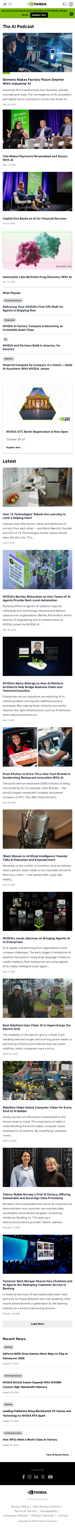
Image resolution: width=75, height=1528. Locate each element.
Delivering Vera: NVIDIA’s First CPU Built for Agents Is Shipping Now (33, 308)
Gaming (8, 1347)
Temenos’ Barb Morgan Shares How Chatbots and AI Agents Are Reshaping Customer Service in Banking (37, 1284)
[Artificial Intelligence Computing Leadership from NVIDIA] (37, 4)
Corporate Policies (15, 1515)
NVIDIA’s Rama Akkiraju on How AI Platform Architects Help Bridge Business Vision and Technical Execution (33, 686)
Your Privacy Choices (46, 1506)
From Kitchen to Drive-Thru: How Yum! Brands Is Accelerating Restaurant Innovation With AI (36, 775)
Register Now (13, 447)
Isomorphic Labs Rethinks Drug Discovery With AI (37, 277)
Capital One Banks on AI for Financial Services (34, 218)
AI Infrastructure (13, 300)
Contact (62, 1515)
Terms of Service (25, 1511)
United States (37, 1499)
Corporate (9, 320)
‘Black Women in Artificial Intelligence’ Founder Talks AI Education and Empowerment (35, 858)
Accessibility (48, 1511)
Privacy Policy (20, 1506)
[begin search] (10, 4)
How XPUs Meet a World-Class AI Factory (30, 1439)
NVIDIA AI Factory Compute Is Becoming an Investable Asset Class (33, 327)
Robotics (9, 358)
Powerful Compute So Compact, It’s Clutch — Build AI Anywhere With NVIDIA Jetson (37, 366)
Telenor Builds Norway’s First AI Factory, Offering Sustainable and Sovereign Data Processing (37, 1196)
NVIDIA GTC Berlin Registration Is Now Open (37, 431)
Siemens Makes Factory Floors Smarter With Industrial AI (33, 81)
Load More (37, 1323)
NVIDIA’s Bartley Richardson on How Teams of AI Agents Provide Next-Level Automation (36, 598)
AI (6, 339)
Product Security (42, 1515)
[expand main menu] (5, 4)
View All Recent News (57, 1454)
